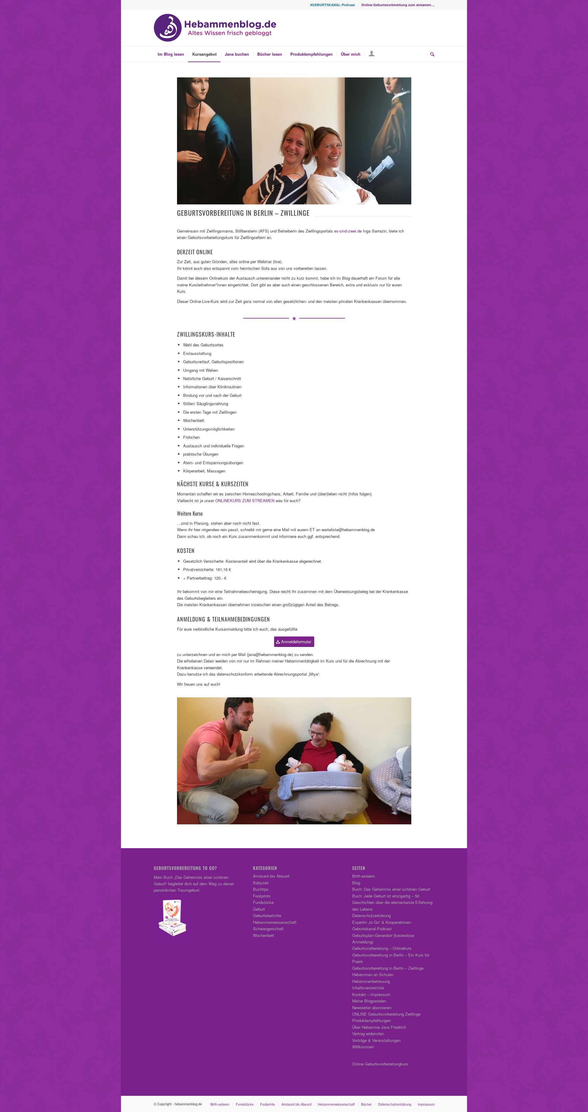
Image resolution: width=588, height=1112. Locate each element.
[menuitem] (332, 4)
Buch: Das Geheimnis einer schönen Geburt (391, 889)
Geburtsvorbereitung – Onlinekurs (382, 948)
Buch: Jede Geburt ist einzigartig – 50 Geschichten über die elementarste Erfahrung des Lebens (392, 902)
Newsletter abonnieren (371, 1007)
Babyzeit (261, 883)
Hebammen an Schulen (373, 974)
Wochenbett (263, 935)
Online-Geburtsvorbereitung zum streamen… (398, 4)
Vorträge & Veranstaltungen (376, 1040)
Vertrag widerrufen (368, 1033)
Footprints (262, 896)
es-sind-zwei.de (348, 231)
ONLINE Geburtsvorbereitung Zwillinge (386, 1014)
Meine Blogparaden (369, 1001)
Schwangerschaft (268, 928)
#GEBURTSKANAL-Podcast (332, 4)
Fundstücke (263, 902)
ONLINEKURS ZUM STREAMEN (244, 500)
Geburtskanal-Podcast (372, 928)
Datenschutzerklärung (371, 915)
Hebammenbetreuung (371, 981)
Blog (356, 883)
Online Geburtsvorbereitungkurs (380, 1064)
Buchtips (261, 889)
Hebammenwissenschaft (274, 922)
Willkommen (363, 1047)
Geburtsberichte (267, 915)
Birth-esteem (363, 876)
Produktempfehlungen (371, 1020)
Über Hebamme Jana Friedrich (379, 1027)
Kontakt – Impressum (371, 994)
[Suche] (430, 54)
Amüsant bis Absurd (271, 876)
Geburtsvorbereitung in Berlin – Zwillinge (388, 968)
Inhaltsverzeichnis (368, 988)
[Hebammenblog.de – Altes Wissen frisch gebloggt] (215, 27)
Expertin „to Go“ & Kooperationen (381, 922)
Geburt (259, 909)
